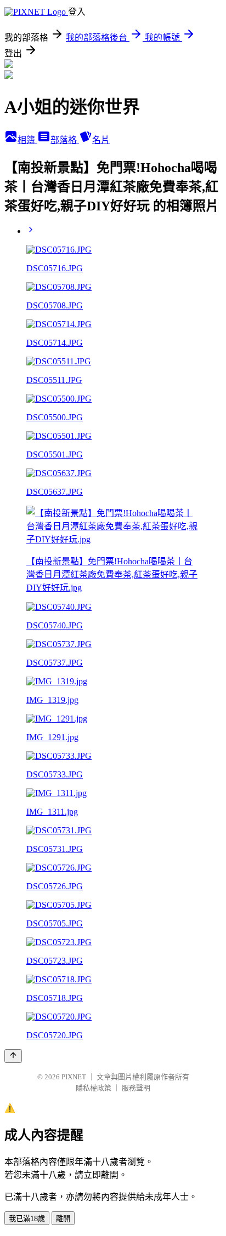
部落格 (64, 140)
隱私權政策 (93, 1088)
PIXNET (73, 1077)
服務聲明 (136, 1088)
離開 (63, 1219)
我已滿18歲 (27, 1219)
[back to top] (13, 1056)
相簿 (27, 140)
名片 (101, 140)
